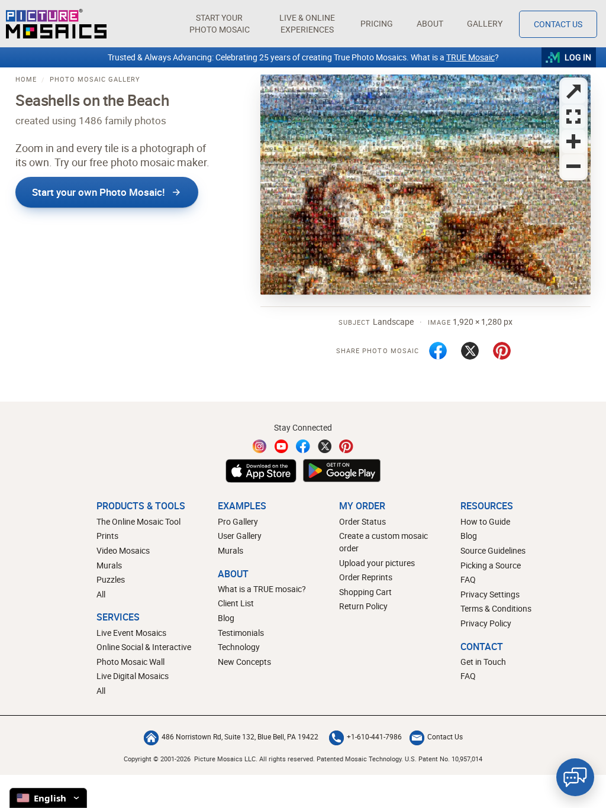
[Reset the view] (573, 116)
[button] (219, 23)
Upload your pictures (377, 562)
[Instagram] (260, 446)
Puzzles (110, 579)
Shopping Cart (365, 591)
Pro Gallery (238, 521)
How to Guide (485, 521)
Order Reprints (365, 577)
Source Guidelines (493, 550)
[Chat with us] (575, 777)
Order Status (362, 521)
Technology (239, 646)
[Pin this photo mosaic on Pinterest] (502, 351)
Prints (107, 535)
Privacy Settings (490, 594)
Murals (109, 565)
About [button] (430, 23)
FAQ (468, 579)
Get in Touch (483, 661)
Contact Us (558, 24)
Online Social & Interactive (143, 646)
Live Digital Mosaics (132, 675)
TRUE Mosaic (470, 57)
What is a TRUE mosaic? (262, 588)
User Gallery (240, 535)
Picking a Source (490, 565)
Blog (226, 617)
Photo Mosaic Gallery (95, 79)
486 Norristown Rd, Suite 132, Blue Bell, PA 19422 (240, 736)
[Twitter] (325, 446)
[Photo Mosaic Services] (56, 23)
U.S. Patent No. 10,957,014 (443, 758)
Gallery (484, 23)
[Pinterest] (346, 446)
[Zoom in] (573, 141)
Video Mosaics (123, 550)
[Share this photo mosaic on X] (470, 351)
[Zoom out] (573, 166)
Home (26, 79)
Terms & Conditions (495, 608)
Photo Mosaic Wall (130, 661)
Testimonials (241, 632)
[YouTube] (282, 446)
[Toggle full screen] (573, 92)
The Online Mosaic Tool (138, 521)
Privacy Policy (485, 623)
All (100, 594)
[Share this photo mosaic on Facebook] (438, 351)
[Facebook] (303, 446)
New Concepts (244, 661)
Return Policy (363, 606)
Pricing (376, 23)
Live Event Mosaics (131, 632)
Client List (236, 603)
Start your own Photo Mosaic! (98, 192)
